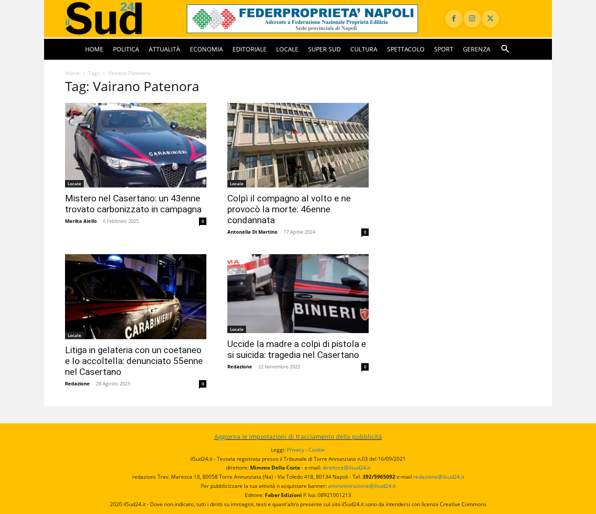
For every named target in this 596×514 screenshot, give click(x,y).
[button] (505, 49)
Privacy (295, 449)
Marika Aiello (81, 221)
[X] (490, 18)
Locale (74, 183)
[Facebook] (453, 18)
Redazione (77, 383)
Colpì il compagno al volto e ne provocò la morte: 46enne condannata (289, 209)
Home (72, 73)
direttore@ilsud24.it (346, 467)
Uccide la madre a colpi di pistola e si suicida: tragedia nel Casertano (296, 349)
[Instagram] (472, 18)
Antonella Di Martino (252, 231)
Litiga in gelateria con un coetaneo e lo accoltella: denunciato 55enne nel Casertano (134, 361)
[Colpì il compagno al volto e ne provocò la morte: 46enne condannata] (298, 145)
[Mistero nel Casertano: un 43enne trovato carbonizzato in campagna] (135, 145)
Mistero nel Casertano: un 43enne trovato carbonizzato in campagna (133, 203)
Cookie (316, 449)
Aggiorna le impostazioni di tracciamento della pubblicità (298, 436)
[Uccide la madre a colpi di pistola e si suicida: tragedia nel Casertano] (298, 293)
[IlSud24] (115, 18)
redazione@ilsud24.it (438, 476)
